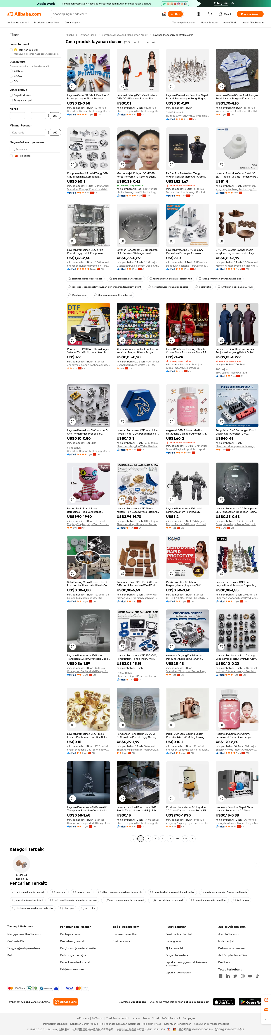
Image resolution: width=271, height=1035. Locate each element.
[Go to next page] (192, 838)
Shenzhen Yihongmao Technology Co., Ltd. (237, 446)
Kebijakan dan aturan (72, 969)
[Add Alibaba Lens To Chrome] (65, 1002)
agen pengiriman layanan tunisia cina (221, 278)
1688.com (97, 1018)
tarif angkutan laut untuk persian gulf (172, 278)
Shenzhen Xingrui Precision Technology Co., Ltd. (138, 524)
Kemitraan (224, 962)
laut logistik (205, 287)
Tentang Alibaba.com (20, 926)
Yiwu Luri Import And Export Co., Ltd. (236, 111)
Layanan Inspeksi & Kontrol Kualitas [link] (173, 34)
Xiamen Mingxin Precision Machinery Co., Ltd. (237, 265)
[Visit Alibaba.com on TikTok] (257, 976)
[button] (164, 14)
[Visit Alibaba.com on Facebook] (220, 976)
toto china (90, 908)
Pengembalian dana (177, 955)
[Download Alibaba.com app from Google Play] (251, 1002)
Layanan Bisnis (87, 34)
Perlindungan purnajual (73, 955)
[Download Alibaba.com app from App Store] (224, 1002)
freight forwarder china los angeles (170, 287)
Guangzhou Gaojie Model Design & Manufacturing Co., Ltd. (237, 524)
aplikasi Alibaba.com (196, 1001)
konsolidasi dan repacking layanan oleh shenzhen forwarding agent (106, 287)
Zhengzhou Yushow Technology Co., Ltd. (88, 364)
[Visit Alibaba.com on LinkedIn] (228, 976)
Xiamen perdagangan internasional (125, 900)
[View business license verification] (169, 1029)
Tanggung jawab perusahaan (23, 948)
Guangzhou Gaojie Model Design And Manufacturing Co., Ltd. (138, 265)
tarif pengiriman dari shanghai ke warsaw (75, 900)
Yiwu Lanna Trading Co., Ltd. (231, 372)
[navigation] (35, 437)
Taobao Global (151, 1018)
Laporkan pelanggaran (178, 972)
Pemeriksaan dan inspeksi (75, 962)
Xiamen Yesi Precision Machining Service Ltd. (138, 597)
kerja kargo (243, 900)
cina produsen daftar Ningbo (128, 278)
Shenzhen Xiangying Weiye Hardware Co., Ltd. (138, 446)
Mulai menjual (226, 941)
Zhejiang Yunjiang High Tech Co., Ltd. (88, 524)
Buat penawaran (122, 941)
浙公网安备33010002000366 (195, 1029)
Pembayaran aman (70, 934)
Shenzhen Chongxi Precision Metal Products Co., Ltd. (88, 189)
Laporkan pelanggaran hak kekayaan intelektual (186, 964)
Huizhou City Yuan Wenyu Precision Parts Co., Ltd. (187, 115)
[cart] (210, 14)
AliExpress (83, 1018)
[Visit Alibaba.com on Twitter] (235, 976)
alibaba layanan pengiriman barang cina (122, 892)
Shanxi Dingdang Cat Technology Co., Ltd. (138, 111)
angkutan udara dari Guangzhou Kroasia (226, 892)
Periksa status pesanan (231, 948)
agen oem (61, 892)
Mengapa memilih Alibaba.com (24, 934)
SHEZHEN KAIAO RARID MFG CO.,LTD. (187, 597)
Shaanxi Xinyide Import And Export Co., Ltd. (187, 449)
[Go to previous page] (133, 838)
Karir (10, 955)
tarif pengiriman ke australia (30, 892)
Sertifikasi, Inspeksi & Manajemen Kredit (124, 34)
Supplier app (139, 1001)
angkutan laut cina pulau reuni (237, 287)
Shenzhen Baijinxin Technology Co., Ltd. (88, 450)
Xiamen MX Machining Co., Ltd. (84, 597)
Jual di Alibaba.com (229, 934)
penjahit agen (84, 892)
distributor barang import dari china (34, 908)
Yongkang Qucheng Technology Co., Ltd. (237, 189)
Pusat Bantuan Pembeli (179, 934)
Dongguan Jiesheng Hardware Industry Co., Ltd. (187, 265)
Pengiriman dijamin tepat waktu (78, 948)
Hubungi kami (173, 941)
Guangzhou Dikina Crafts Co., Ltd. (136, 364)
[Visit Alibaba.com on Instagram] (242, 976)
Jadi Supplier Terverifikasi (232, 955)
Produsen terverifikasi (125, 934)
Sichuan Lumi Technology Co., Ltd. (185, 192)
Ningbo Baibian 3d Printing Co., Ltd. (186, 524)
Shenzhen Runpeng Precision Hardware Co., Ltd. (88, 265)
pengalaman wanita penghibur (210, 900)
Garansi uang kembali (72, 941)
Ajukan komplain (175, 948)
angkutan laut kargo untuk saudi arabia (174, 892)
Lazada (136, 1018)
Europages (189, 1018)
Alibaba (70, 34)
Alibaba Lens (29, 1001)
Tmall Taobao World (117, 1018)
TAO (164, 1018)
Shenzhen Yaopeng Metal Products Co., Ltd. (237, 597)
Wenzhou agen (79, 295)
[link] (266, 1000)
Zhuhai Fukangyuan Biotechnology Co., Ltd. (138, 192)
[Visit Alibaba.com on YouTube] (250, 976)
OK (55, 115)
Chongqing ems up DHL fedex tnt (115, 295)
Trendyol (175, 1018)
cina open (69, 908)
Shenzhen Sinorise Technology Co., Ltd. (88, 111)
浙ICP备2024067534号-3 (229, 1029)
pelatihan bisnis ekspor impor (87, 278)
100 (185, 838)
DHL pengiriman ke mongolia (169, 900)
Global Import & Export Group (182, 367)
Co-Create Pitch (16, 941)
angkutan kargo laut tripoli (29, 900)
